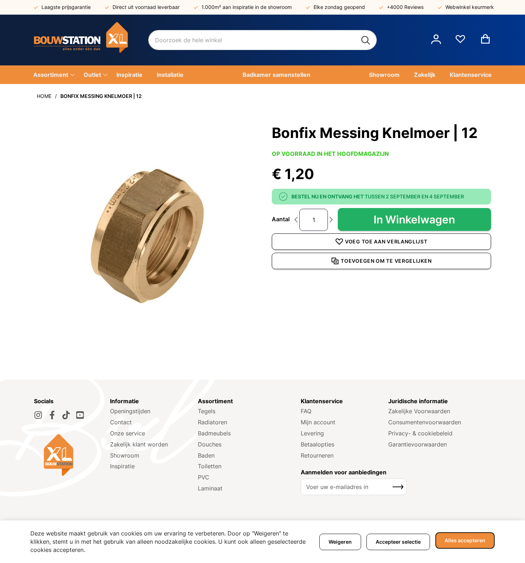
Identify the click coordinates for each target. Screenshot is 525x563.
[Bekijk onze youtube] (80, 415)
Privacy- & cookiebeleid (420, 433)
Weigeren (340, 542)
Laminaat (210, 488)
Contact (121, 422)
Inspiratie (122, 466)
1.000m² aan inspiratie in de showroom (246, 7)
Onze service (127, 433)
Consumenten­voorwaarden (424, 422)
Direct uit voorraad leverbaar (146, 7)
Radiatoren (212, 422)
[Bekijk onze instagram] (38, 415)
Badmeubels (214, 433)
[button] (436, 40)
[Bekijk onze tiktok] (66, 415)
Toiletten (209, 466)
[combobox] (262, 40)
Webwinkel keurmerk (469, 7)
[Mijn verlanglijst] (460, 41)
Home (44, 96)
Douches (209, 444)
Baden (206, 455)
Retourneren (317, 455)
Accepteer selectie (398, 542)
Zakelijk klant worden (139, 444)
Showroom (124, 455)
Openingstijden (130, 411)
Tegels (206, 411)
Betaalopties (317, 444)
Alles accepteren (465, 540)
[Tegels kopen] (91, 40)
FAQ (306, 411)
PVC (203, 477)
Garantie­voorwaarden (417, 444)
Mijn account (318, 422)
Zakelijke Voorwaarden (419, 411)
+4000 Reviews (405, 7)
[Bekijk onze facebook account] (52, 415)
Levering (312, 433)
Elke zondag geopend (339, 7)
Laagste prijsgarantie (66, 7)
